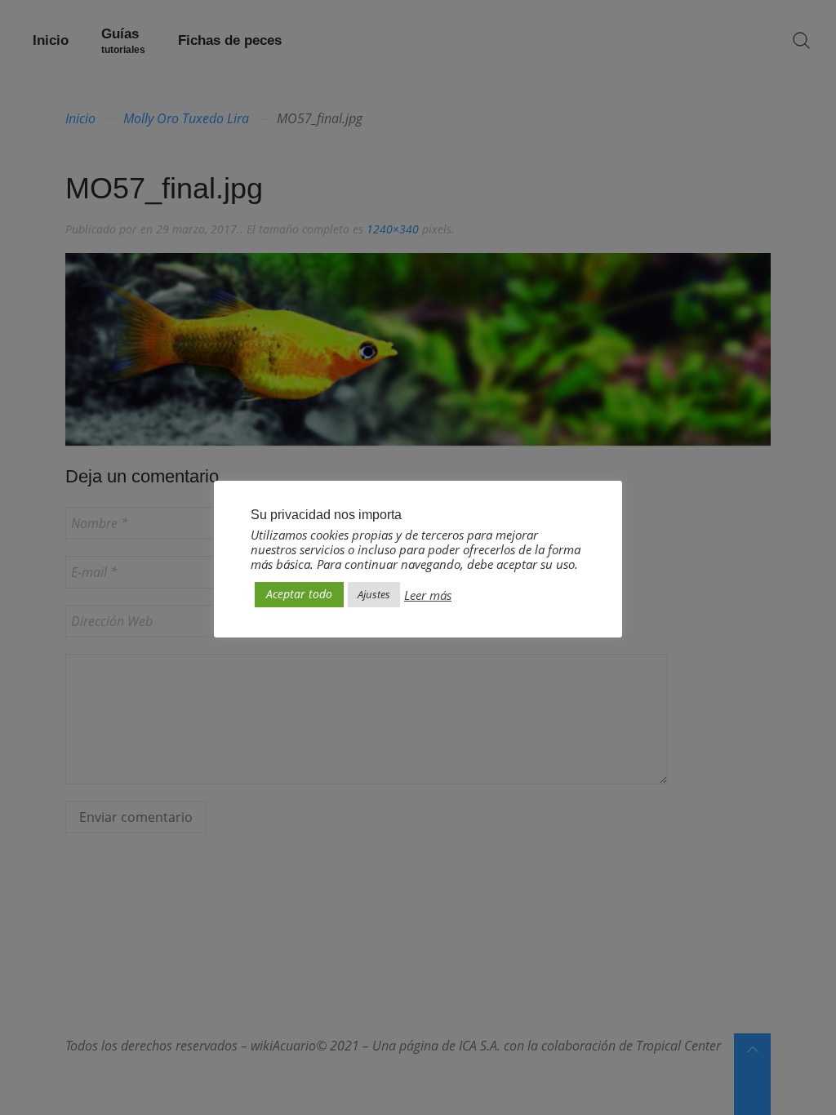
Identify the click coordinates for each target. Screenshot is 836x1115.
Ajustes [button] (374, 594)
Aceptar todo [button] (299, 594)
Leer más (427, 595)
